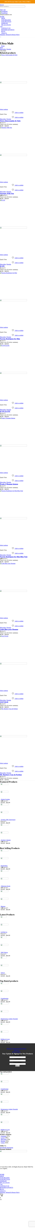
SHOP (2, 1176)
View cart (2, 9)
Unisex (3, 1142)
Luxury (3, 1138)
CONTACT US (4, 1186)
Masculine (3, 119)
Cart (1, 1184)
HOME (2, 1174)
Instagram (10, 1147)
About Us (4, 33)
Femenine (3, 1136)
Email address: (17, 1062)
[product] (17, 81)
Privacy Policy (16, 1052)
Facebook (3, 1147)
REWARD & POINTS (7, 30)
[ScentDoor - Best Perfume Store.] (17, 12)
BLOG (2, 1189)
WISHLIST (3, 1181)
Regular (9, 119)
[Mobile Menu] (0, 36)
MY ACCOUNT (6, 25)
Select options (4, 109)
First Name (17, 1055)
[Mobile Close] (1, 1173)
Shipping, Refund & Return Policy (10, 34)
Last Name (17, 1059)
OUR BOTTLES (5, 1179)
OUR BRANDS (5, 1178)
